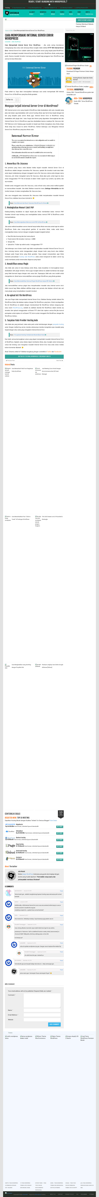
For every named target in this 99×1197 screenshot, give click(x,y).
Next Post (59, 360)
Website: (10, 1020)
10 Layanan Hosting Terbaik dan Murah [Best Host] (29, 335)
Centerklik (7, 41)
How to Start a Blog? (85, 20)
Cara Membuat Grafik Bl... (66, 7)
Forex (79, 13)
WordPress (43, 13)
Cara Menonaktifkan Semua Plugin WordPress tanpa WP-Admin (33, 281)
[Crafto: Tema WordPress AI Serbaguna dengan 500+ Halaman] (11, 1108)
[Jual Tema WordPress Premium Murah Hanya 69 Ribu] (87, 1108)
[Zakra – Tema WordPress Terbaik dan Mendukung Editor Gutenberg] (57, 1108)
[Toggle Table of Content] (16, 100)
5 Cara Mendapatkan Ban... (35, 7)
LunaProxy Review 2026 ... (82, 7)
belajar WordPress (27, 874)
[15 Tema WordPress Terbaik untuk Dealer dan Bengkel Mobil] (27, 1108)
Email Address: (13, 1015)
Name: (10, 1010)
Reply (61, 891)
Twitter (49, 352)
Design (53, 13)
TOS (77, 1194)
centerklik (22, 943)
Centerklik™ (25, 1194)
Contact (60, 1194)
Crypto (89, 13)
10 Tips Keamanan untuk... (19, 7)
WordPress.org (17, 308)
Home (6, 30)
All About (32, 13)
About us (52, 1194)
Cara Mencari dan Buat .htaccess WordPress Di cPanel (30, 203)
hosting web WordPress (27, 257)
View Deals (53, 820)
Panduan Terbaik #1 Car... (51, 7)
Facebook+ (57, 352)
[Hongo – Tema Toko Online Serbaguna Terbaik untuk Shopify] (72, 1108)
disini (68, 74)
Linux (71, 13)
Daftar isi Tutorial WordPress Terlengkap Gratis (34, 356)
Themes (62, 13)
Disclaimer (84, 1194)
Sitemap (91, 1194)
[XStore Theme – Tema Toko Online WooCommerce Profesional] (42, 1108)
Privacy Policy (69, 1194)
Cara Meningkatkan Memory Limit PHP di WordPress (30, 222)
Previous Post (11, 360)
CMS (11, 30)
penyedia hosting (58, 324)
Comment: (11, 995)
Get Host (59, 826)
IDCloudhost (38, 1194)
